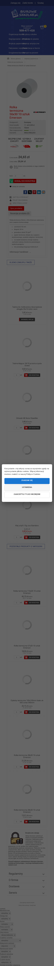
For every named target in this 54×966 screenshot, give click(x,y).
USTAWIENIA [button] (27, 487)
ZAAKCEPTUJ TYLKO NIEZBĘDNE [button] (27, 494)
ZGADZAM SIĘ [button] (27, 480)
